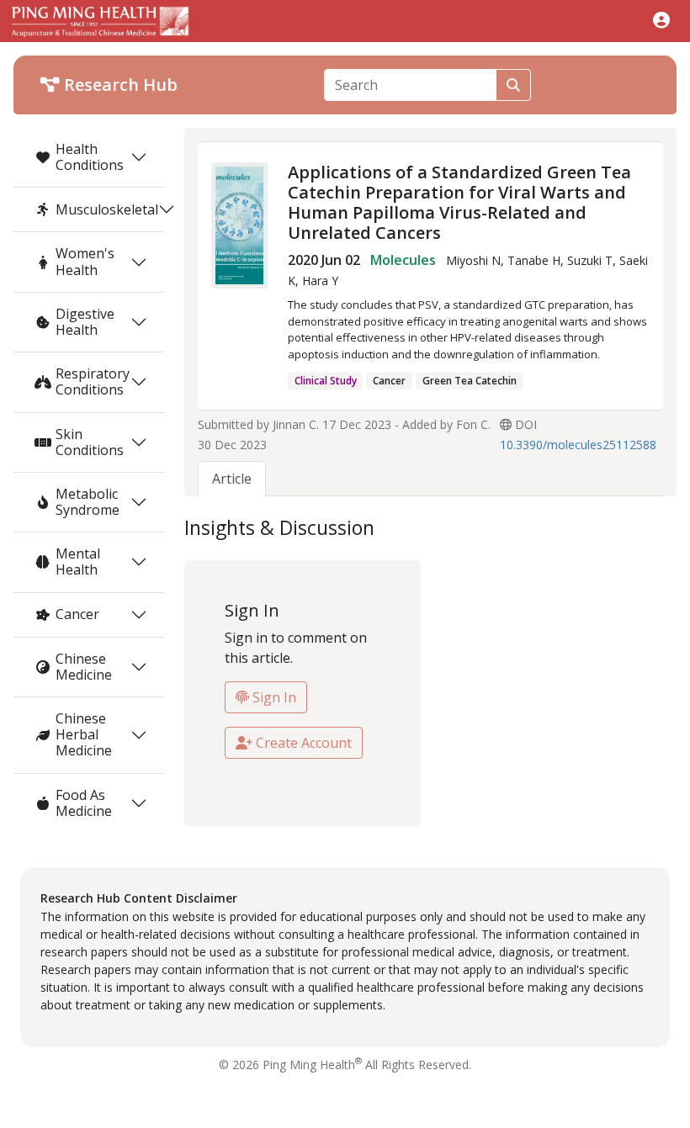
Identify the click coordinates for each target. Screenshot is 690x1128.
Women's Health (85, 261)
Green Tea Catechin (469, 380)
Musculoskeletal (107, 209)
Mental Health (78, 561)
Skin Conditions (90, 442)
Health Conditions (90, 157)
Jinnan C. (296, 424)
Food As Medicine (84, 803)
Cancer (77, 614)
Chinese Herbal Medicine (84, 734)
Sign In (272, 697)
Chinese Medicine (84, 666)
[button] (661, 19)
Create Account (302, 742)
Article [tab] (232, 478)
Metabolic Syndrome (87, 502)
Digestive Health (85, 322)
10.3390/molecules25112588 (578, 445)
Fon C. (473, 424)
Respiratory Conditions (93, 381)
